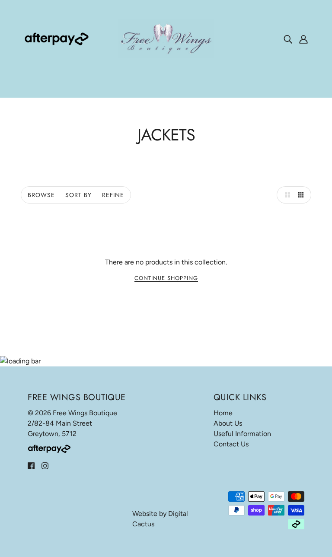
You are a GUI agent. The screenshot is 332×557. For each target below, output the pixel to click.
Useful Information (242, 434)
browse (41, 195)
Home (223, 413)
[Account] (303, 39)
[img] (288, 39)
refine (113, 195)
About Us (228, 423)
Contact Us (231, 444)
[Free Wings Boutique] (166, 38)
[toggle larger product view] (285, 195)
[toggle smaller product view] (302, 195)
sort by (78, 195)
